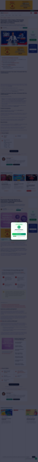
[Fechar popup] (26, 223)
